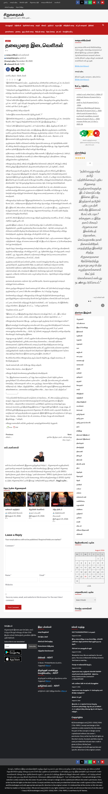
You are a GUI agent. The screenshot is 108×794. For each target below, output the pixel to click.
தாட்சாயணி (35, 513)
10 (77, 567)
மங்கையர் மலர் (81, 497)
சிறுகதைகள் (14, 14)
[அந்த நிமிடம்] (62, 499)
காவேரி (79, 373)
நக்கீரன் (79, 484)
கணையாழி (80, 360)
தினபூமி (79, 456)
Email (42, 575)
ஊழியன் (79, 352)
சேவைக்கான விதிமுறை (46, 646)
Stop (90, 301)
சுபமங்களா (80, 406)
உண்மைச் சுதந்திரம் (12, 509)
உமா (78, 348)
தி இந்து (79, 431)
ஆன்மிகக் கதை (28, 25)
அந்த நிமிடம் (57, 509)
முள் (80, 697)
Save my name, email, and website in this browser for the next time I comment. (34, 598)
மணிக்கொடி (81, 501)
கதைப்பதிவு (13, 2)
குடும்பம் (51, 25)
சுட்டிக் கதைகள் (81, 25)
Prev (76, 305)
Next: (59, 437)
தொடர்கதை (50, 32)
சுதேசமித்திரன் (81, 402)
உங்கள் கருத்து (9, 7)
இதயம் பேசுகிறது (82, 327)
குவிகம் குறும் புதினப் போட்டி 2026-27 (90, 94)
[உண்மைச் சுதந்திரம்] (15, 499)
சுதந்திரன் (80, 398)
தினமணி (80, 451)
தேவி (78, 480)
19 (85, 572)
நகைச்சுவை (9, 32)
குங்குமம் (80, 377)
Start (88, 301)
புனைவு (17, 32)
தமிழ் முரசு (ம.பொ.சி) (83, 422)
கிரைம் (43, 25)
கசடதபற (79, 356)
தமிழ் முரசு (80, 418)
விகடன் (79, 526)
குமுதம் (79, 381)
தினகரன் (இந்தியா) (83, 435)
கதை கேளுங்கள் (43, 632)
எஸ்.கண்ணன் (23, 55)
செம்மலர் (79, 410)
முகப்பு (6, 2)
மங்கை (79, 493)
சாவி (78, 389)
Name (8, 575)
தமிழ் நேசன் (81, 414)
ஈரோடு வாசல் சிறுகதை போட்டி (87, 113)
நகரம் (93, 632)
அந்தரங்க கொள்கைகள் (46, 651)
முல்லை (79, 518)
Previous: (10, 436)
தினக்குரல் (80, 443)
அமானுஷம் (9, 25)
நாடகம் (58, 32)
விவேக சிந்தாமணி (83, 530)
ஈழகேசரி (79, 336)
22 (98, 572)
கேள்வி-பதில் (24, 2)
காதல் (38, 25)
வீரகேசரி (79, 534)
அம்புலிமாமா (81, 323)
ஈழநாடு (79, 340)
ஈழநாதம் (79, 344)
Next (102, 305)
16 (102, 567)
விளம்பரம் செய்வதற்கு (45, 641)
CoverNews (72, 790)
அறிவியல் (17, 25)
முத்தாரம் (80, 513)
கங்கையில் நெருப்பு (85, 665)
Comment (10, 546)
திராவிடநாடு (81, 464)
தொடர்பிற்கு (19, 7)
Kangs (74, 665)
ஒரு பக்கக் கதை (28, 32)
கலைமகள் (80, 365)
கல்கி (78, 369)
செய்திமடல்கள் (43, 637)
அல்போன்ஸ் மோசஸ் (14, 513)
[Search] (103, 25)
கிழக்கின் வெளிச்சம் (36, 509)
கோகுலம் (80, 385)
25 (81, 576)
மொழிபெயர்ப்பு (68, 32)
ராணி (78, 522)
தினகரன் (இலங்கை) (83, 439)
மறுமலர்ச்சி (80, 505)
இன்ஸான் (80, 331)
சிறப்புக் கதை (40, 32)
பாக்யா (79, 489)
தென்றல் (79, 472)
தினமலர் (79, 460)
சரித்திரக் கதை (68, 25)
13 (90, 567)
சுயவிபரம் (57, 2)
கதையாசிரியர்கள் (46, 2)
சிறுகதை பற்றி (34, 2)
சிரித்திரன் (80, 394)
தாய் (78, 427)
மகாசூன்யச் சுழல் (86, 648)
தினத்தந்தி (80, 447)
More (48, 665)
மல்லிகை (79, 509)
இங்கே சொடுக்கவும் (82, 66)
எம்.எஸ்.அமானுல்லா (92, 683)
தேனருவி (80, 476)
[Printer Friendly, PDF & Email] (12, 427)
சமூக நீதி (58, 25)
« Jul (89, 586)
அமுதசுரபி (80, 319)
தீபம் (78, 468)
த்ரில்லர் (91, 25)
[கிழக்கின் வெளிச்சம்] (38, 499)
